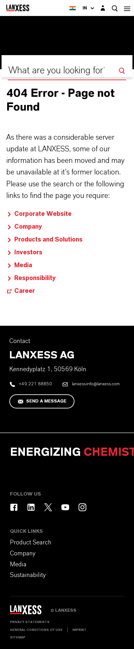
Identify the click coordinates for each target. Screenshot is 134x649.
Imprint (79, 629)
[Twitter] (48, 507)
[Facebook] (14, 507)
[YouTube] (65, 507)
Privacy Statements (30, 622)
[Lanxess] (30, 612)
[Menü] (127, 8)
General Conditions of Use (36, 629)
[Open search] (114, 8)
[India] (73, 8)
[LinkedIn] (31, 507)
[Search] (121, 70)
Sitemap (17, 637)
